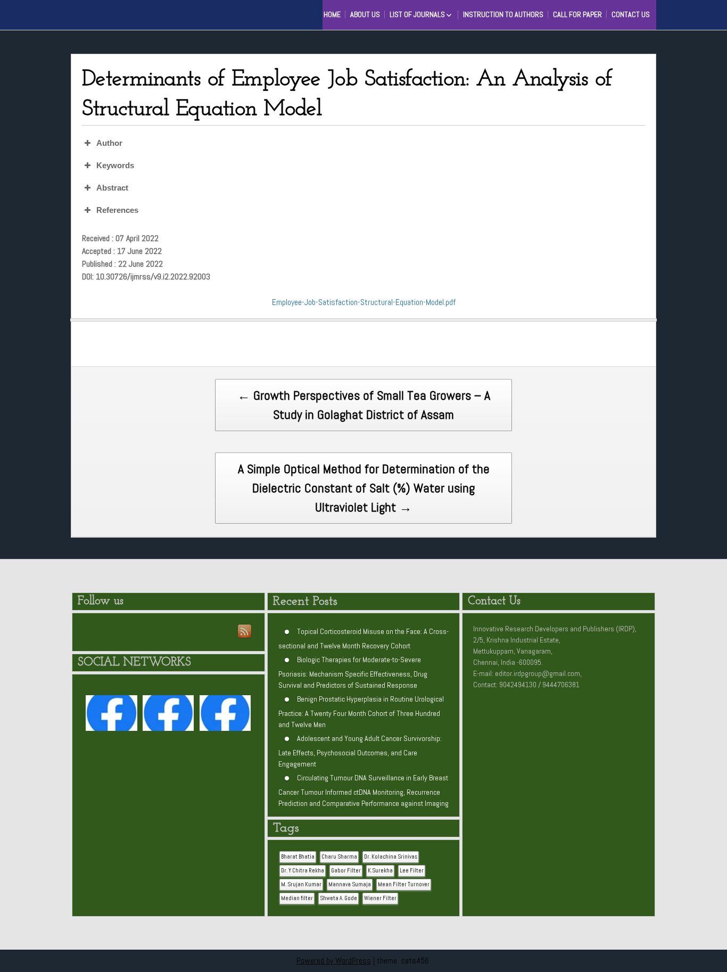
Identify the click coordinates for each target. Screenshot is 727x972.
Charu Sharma (339, 856)
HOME (332, 14)
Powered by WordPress (333, 960)
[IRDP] (102, 13)
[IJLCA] (225, 716)
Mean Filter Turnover (403, 884)
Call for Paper (577, 14)
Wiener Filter (380, 898)
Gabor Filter (346, 870)
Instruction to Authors (503, 14)
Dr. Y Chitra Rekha (302, 870)
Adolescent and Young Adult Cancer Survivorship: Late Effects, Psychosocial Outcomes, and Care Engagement (360, 750)
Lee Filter (412, 870)
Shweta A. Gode (338, 898)
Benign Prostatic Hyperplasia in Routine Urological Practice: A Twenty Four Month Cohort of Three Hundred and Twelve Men (361, 711)
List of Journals (417, 14)
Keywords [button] (115, 165)
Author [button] (109, 142)
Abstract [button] (112, 187)
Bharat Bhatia (298, 856)
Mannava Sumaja (349, 884)
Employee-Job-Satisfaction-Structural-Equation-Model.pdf (364, 302)
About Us (365, 14)
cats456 (415, 960)
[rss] (245, 631)
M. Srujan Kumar (301, 884)
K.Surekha (380, 870)
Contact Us (631, 14)
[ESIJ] (111, 716)
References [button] (117, 210)
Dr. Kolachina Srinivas (390, 856)
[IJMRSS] (168, 716)
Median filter (297, 898)
